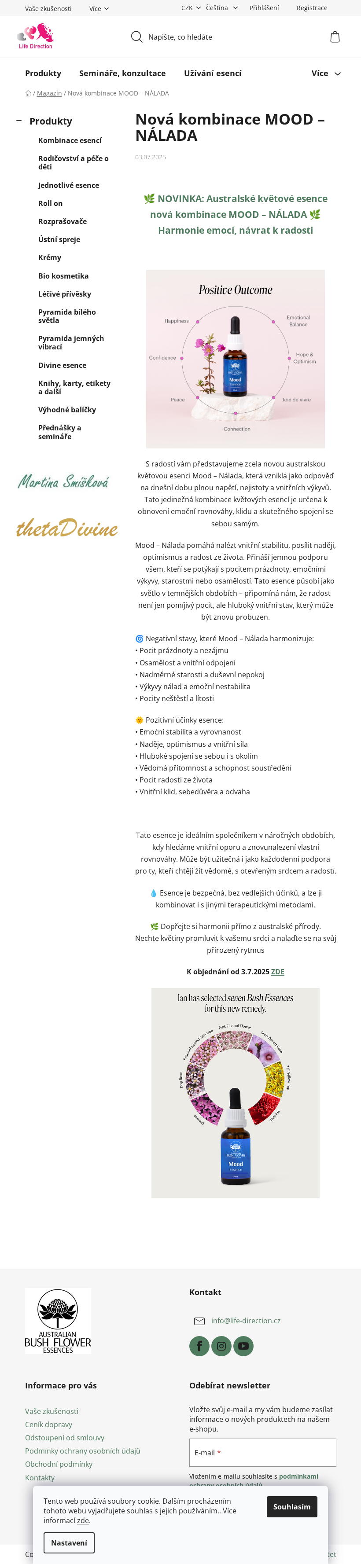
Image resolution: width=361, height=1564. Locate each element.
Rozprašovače (62, 221)
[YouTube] (243, 1346)
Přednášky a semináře (59, 432)
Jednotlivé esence (68, 185)
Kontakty (40, 1478)
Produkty (50, 121)
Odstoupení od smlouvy (64, 1438)
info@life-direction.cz (246, 1320)
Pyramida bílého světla (67, 316)
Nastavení (69, 1543)
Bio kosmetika (63, 276)
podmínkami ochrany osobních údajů (253, 1480)
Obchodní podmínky (58, 1464)
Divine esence (62, 365)
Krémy (49, 257)
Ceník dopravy (48, 1424)
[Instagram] (221, 1346)
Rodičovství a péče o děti (73, 163)
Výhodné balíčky (67, 410)
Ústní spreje (59, 239)
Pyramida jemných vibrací (71, 343)
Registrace (312, 8)
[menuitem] (43, 73)
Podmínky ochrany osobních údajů (82, 1451)
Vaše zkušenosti (48, 8)
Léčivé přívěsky (64, 294)
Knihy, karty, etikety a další (74, 387)
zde (83, 1520)
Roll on (50, 203)
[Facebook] (199, 1346)
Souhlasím (292, 1507)
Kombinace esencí (70, 140)
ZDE (277, 972)
